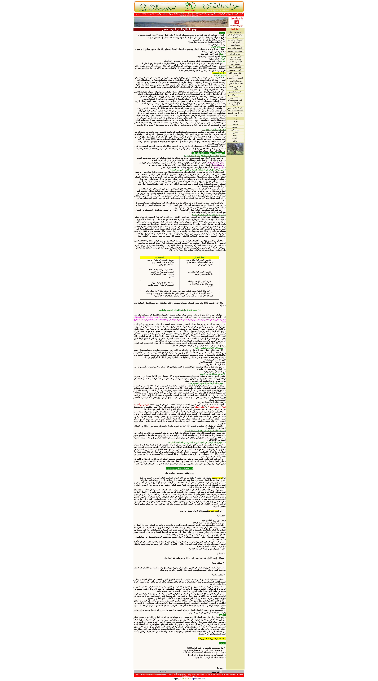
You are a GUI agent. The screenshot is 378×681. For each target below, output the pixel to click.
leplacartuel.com (198, 678)
